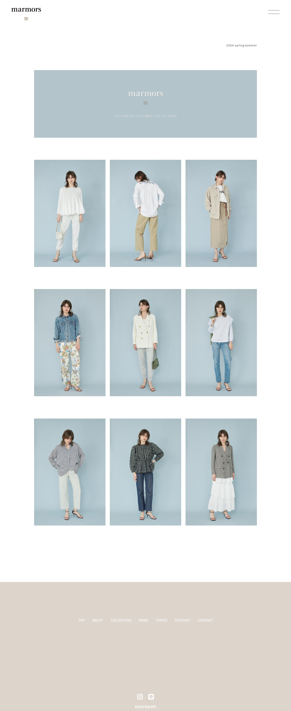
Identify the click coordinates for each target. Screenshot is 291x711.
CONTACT (205, 620)
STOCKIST (182, 620)
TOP (81, 620)
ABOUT (97, 620)
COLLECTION (121, 620)
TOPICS (161, 620)
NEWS (143, 620)
